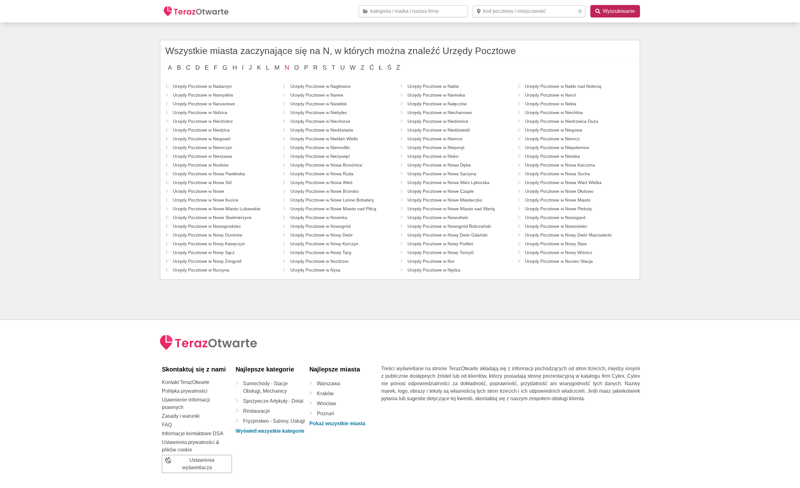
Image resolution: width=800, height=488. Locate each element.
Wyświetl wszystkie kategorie (270, 431)
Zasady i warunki (181, 416)
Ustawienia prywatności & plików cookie (190, 446)
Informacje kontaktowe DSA (192, 433)
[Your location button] (580, 11)
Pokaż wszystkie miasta (337, 423)
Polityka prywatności (185, 391)
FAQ (167, 424)
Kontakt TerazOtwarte (185, 382)
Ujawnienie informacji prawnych (186, 403)
